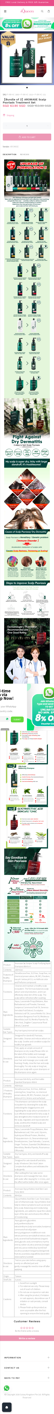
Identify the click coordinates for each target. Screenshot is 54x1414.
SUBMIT (17, 719)
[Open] (6, 1407)
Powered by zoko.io (5, 729)
